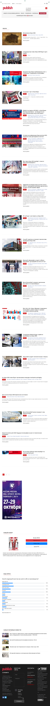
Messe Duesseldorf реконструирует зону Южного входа (34, 412)
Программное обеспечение (33, 337)
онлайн (42, 190)
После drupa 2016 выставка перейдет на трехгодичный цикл (34, 452)
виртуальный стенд (31, 117)
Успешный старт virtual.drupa (31, 91)
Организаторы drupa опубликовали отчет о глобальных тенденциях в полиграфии (34, 72)
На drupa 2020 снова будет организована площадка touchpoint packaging (22, 377)
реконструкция (31, 415)
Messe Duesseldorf (39, 141)
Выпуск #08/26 (36, 537)
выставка (39, 415)
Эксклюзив (41, 116)
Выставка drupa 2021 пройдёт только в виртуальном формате (33, 161)
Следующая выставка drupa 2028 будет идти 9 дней (35, 52)
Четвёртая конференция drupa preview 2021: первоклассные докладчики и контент (35, 136)
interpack (44, 285)
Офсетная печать (43, 93)
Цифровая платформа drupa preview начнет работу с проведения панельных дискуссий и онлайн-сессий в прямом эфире (35, 186)
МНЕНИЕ (13, 13)
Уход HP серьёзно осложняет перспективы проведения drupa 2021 (35, 240)
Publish (8, 396)
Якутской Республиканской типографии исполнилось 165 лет (23, 640)
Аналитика (30, 75)
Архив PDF (36, 546)
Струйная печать (42, 219)
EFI (46, 219)
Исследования (30, 313)
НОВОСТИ (5, 13)
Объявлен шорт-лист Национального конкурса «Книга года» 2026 (24, 646)
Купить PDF (36, 543)
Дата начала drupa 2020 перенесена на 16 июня (15, 394)
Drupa (29, 55)
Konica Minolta (38, 339)
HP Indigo (36, 379)
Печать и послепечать (32, 138)
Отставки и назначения (32, 263)
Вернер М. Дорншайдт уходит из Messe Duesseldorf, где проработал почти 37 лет (34, 260)
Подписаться (36, 540)
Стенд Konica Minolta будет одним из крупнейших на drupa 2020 (33, 335)
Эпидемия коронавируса (43, 165)
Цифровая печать (31, 93)
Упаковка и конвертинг (15, 379)
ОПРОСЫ (25, 15)
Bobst (40, 379)
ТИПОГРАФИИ (43, 13)
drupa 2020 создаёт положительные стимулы (35, 356)
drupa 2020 (43, 339)
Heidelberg (29, 379)
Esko (22, 379)
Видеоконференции (34, 116)
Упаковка (34, 358)
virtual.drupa (43, 117)
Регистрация (18, 3)
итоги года (43, 314)
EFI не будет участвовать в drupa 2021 (33, 216)
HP (28, 242)
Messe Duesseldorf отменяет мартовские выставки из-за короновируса (34, 283)
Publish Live (38, 117)
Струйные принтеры (34, 219)
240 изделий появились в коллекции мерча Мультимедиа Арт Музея (25, 653)
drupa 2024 (37, 75)
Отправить (19, 701)
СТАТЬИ (9, 13)
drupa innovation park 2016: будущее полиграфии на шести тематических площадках (22, 433)
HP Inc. (45, 242)
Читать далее (26, 40)
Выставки (37, 93)
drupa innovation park (25, 436)
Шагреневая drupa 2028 (29, 33)
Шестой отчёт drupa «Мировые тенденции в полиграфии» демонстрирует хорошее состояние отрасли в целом (35, 310)
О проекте (5, 672)
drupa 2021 (30, 167)
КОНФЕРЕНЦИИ (20, 15)
